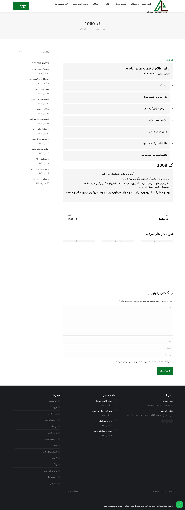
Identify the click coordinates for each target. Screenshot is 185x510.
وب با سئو (108, 506)
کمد (55, 445)
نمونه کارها (52, 414)
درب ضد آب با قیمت (40, 139)
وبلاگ (55, 464)
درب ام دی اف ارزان (40, 179)
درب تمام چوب (50, 420)
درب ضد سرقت (50, 439)
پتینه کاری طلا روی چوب (38, 79)
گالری (54, 458)
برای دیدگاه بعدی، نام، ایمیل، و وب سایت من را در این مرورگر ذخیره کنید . (142, 362)
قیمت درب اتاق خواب (40, 99)
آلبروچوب (146, 192)
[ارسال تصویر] (157, 241)
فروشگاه (53, 407)
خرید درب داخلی (42, 89)
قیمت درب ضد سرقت (39, 119)
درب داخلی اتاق (42, 159)
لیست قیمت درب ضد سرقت (160, 491)
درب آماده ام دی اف (40, 129)
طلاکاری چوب (43, 109)
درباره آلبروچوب (50, 471)
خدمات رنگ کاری (50, 452)
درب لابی (53, 426)
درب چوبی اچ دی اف (40, 169)
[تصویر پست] (115, 400)
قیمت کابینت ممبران (40, 69)
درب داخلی (52, 433)
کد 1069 (169, 60)
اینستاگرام (115, 174)
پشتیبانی (53, 483)
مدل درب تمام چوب (40, 149)
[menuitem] (146, 4)
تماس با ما (52, 477)
